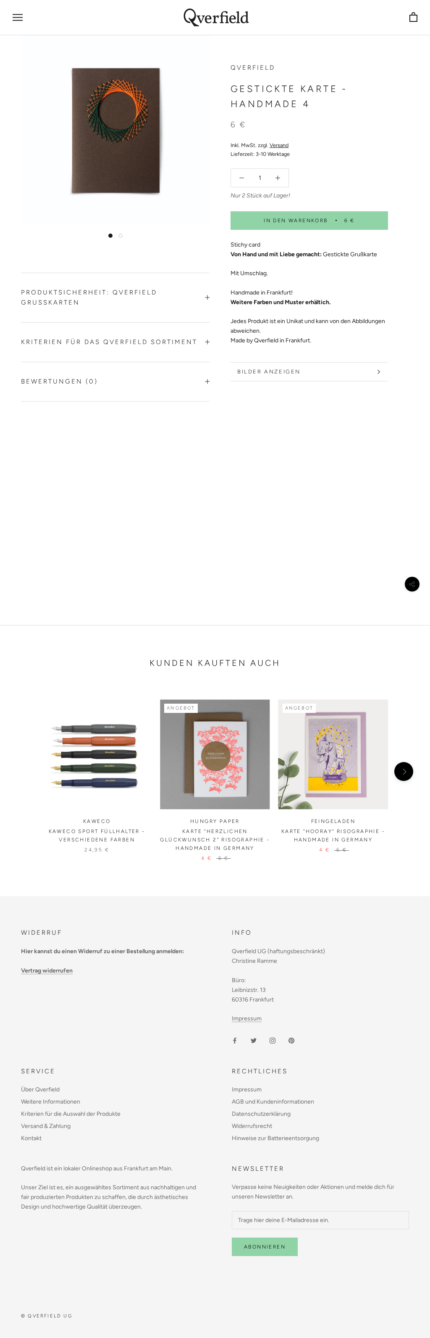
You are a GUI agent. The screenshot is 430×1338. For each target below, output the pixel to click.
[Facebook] (235, 1040)
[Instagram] (272, 1040)
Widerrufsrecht (252, 1126)
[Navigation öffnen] (18, 17)
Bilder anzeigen (269, 371)
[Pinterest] (291, 1040)
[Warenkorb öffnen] (413, 17)
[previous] (26, 771)
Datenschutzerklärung (261, 1113)
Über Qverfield (40, 1089)
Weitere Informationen (50, 1101)
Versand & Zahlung (46, 1126)
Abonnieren (265, 1247)
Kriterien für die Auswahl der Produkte (71, 1113)
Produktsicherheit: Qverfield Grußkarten (89, 298)
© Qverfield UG (46, 1316)
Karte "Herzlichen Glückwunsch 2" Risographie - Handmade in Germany (215, 839)
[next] (403, 771)
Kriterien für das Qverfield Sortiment (109, 342)
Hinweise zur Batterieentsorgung (275, 1138)
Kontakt (31, 1138)
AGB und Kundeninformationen (273, 1101)
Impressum (247, 1018)
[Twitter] (254, 1040)
